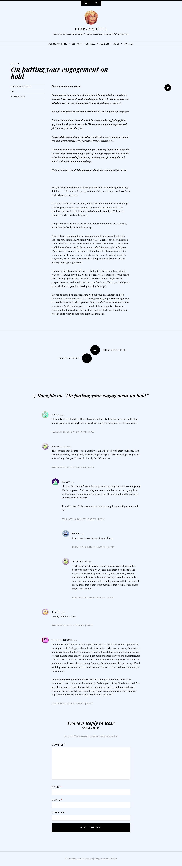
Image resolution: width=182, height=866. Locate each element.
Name (57, 786)
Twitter (128, 44)
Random (104, 44)
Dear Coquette (91, 29)
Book (116, 44)
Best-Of (76, 44)
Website (58, 812)
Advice (15, 63)
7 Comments (18, 96)
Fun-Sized (90, 44)
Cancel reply (91, 727)
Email (57, 799)
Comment (59, 744)
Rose (110, 723)
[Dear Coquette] (91, 18)
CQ (12, 91)
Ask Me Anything (58, 44)
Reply (91, 432)
